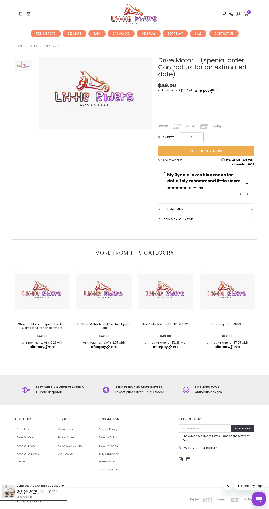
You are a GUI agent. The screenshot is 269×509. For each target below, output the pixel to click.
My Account (66, 429)
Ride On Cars (26, 437)
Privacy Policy (108, 429)
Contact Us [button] (223, 33)
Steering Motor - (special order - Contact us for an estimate (42, 326)
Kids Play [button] (149, 33)
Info (216, 90)
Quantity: (166, 137)
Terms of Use (108, 462)
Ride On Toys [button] (46, 33)
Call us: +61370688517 (200, 448)
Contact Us (65, 454)
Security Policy (108, 446)
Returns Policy (108, 437)
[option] (95, 93)
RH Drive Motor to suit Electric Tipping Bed (104, 326)
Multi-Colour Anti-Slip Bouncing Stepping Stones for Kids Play (37, 492)
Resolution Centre (70, 446)
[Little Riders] (134, 14)
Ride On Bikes (26, 446)
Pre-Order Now (206, 151)
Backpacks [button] (121, 33)
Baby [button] (97, 33)
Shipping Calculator (176, 219)
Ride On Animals (28, 454)
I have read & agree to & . (216, 438)
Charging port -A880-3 (227, 324)
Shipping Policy (109, 454)
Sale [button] (198, 33)
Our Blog (23, 462)
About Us (23, 429)
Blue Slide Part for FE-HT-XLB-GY (165, 324)
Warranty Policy (109, 470)
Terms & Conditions (224, 436)
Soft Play (175, 33)
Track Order (66, 437)
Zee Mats (74, 33)
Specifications (171, 209)
